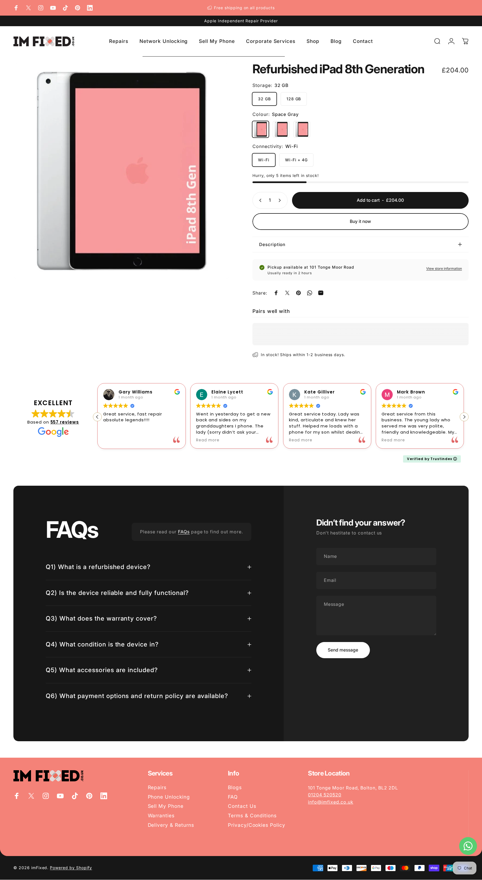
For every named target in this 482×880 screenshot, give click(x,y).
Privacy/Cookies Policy (256, 825)
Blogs (235, 787)
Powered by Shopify (71, 867)
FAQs (184, 531)
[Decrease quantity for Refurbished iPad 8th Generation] (259, 200)
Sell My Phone (166, 806)
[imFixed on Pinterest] (77, 8)
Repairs (157, 787)
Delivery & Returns (171, 825)
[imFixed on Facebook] (16, 8)
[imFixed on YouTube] (53, 8)
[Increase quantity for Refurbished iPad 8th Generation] (280, 200)
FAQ (233, 797)
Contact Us (242, 806)
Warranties (161, 815)
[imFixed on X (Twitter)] (28, 8)
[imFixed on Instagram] (41, 8)
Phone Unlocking (169, 797)
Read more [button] (208, 440)
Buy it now (360, 221)
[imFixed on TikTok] (65, 8)
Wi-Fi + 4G (296, 159)
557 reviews (64, 422)
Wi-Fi (263, 159)
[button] (464, 417)
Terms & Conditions (252, 815)
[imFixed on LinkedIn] (90, 8)
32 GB (264, 98)
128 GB (293, 98)
